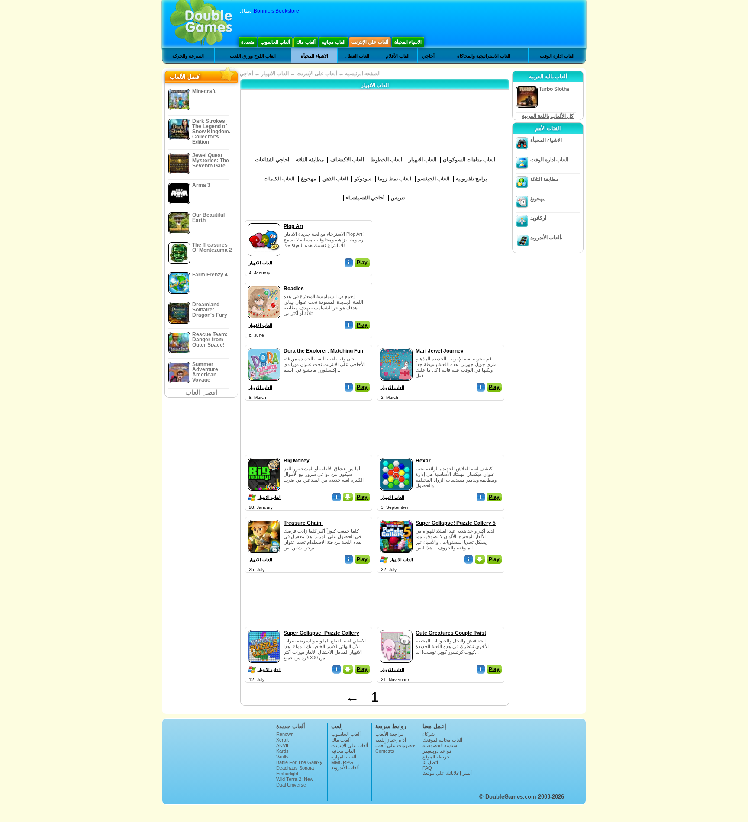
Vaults (282, 756)
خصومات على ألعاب (395, 745)
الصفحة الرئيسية (362, 74)
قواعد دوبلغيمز (436, 751)
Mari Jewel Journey (440, 351)
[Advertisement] (441, 274)
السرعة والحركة (188, 55)
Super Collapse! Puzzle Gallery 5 (456, 523)
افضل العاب (201, 392)
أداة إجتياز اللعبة (390, 739)
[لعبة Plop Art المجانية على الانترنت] (264, 221)
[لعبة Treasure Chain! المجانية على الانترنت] (264, 518)
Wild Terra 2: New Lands (294, 782)
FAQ (427, 768)
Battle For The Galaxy (299, 762)
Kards (282, 751)
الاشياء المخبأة (408, 42)
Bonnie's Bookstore (276, 11)
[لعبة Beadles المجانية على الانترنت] (264, 284)
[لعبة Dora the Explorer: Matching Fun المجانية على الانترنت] (264, 346)
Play (362, 263)
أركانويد (538, 218)
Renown (284, 734)
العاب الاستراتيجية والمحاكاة (483, 55)
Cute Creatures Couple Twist (451, 633)
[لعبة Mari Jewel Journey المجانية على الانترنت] (396, 346)
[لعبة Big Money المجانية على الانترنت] (264, 456)
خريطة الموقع (436, 756)
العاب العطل (357, 55)
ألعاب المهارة (343, 756)
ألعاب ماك (306, 42)
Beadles (294, 289)
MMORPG (342, 762)
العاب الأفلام (397, 55)
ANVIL (283, 745)
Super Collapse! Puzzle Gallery (321, 633)
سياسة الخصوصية (439, 745)
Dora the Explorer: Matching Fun (323, 351)
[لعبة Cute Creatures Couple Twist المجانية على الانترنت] (396, 628)
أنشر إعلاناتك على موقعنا (447, 773)
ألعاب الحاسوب (275, 42)
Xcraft (282, 739)
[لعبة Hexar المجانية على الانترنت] (396, 456)
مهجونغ (537, 199)
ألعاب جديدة (290, 726)
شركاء (428, 734)
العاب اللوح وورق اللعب (253, 55)
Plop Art (293, 226)
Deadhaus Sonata (295, 768)
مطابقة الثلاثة (544, 179)
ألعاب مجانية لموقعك (442, 739)
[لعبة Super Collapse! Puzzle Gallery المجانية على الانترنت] (264, 628)
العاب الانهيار (260, 262)
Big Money (297, 461)
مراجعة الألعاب (389, 734)
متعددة (248, 42)
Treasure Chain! (303, 523)
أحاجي (428, 55)
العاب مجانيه (333, 42)
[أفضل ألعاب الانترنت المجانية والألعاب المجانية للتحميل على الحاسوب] (201, 24)
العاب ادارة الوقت (557, 55)
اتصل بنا (430, 762)
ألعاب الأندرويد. (546, 237)
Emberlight (287, 773)
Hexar (423, 461)
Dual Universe (291, 784)
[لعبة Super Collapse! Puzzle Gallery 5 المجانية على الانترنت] (396, 518)
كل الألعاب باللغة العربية (548, 116)
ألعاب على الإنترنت (369, 42)
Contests (384, 751)
